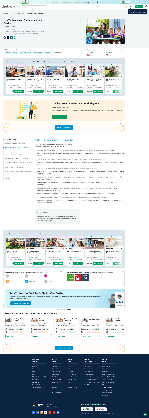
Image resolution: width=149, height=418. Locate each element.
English (34, 371)
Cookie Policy (108, 413)
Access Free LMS (106, 366)
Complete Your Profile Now (18, 303)
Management (35, 382)
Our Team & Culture (57, 371)
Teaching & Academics (38, 390)
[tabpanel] (64, 298)
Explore (16, 6)
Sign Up (139, 6)
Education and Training (19, 13)
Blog (53, 384)
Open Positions (56, 377)
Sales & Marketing (36, 387)
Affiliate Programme (107, 369)
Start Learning (18, 91)
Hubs (69, 382)
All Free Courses (72, 374)
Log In (131, 7)
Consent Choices (100, 413)
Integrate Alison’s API (107, 379)
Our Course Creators (57, 379)
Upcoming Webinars (107, 392)
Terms (94, 413)
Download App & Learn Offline (109, 377)
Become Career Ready (59, 117)
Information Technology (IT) (39, 377)
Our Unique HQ (55, 374)
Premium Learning (72, 384)
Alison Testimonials (72, 377)
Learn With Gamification (108, 382)
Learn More (10, 336)
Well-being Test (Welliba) (92, 379)
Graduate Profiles (72, 379)
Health (34, 374)
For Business (120, 6)
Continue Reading (34, 33)
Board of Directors (56, 369)
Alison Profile (105, 371)
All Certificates (71, 369)
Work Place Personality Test (92, 382)
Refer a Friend (105, 384)
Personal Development (38, 384)
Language (34, 379)
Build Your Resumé (88, 366)
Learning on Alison (56, 382)
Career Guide (6, 13)
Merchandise (105, 395)
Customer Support (54, 407)
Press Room (55, 387)
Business (34, 366)
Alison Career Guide (89, 369)
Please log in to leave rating (64, 127)
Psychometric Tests (89, 374)
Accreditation (71, 366)
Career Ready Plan (88, 371)
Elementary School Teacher (35, 13)
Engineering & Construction (39, 369)
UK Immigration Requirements (109, 390)
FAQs (51, 404)
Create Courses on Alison (108, 374)
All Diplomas (71, 371)
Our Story (54, 366)
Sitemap (114, 413)
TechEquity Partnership (107, 387)
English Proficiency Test (91, 384)
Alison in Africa (56, 390)
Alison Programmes (57, 392)
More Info (10, 91)
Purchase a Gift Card (73, 387)
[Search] (23, 6)
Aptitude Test (89, 377)
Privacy (89, 413)
